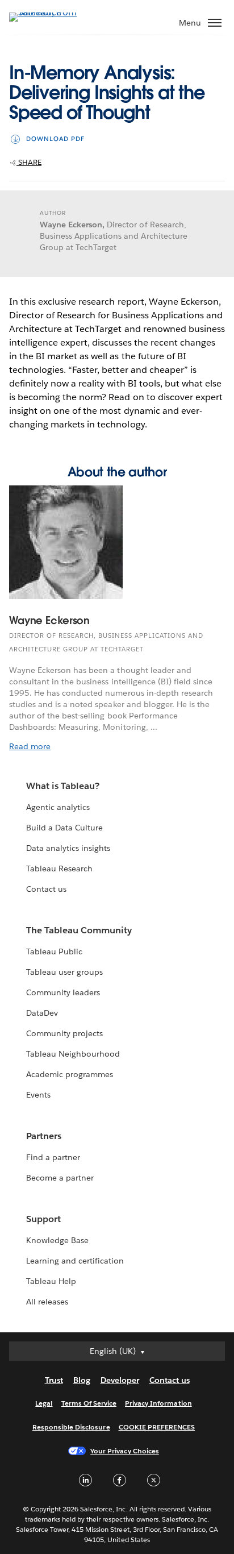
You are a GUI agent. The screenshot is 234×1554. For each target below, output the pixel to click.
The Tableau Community (79, 930)
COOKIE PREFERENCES (157, 1427)
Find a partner (53, 1157)
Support (43, 1219)
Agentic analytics (58, 807)
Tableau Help (51, 1281)
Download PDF (55, 139)
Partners (43, 1136)
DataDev (42, 1013)
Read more (30, 746)
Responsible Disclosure (71, 1427)
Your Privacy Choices (124, 1451)
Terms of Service (88, 1403)
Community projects (64, 1033)
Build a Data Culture (64, 827)
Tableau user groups (64, 972)
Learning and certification (75, 1261)
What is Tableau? (62, 786)
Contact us (46, 889)
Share (28, 162)
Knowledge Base (57, 1240)
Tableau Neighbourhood (73, 1054)
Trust (54, 1380)
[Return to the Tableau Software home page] (49, 12)
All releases (47, 1302)
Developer (120, 1380)
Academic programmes (69, 1074)
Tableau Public (54, 951)
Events (38, 1095)
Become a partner (60, 1178)
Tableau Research (59, 868)
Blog (81, 1380)
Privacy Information (158, 1403)
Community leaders (63, 992)
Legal (43, 1403)
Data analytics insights (68, 848)
